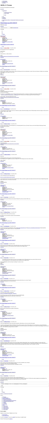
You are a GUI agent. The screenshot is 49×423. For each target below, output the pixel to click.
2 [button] (2, 31)
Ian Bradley (6, 417)
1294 (6, 368)
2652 (6, 187)
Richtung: (21, 383)
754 (6, 220)
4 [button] (2, 33)
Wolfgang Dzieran (3, 163)
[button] (3, 34)
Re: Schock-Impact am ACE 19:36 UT (7, 66)
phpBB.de (10, 418)
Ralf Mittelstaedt (2, 101)
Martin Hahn (6, 257)
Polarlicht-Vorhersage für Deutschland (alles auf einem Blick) (9, 56)
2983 (6, 38)
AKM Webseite (4, 1)
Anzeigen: (2, 383)
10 (5, 116)
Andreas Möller (2, 36)
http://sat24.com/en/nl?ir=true (21, 227)
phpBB (13, 417)
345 (6, 250)
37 (5, 333)
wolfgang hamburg (3, 146)
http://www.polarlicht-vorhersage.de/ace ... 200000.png (9, 94)
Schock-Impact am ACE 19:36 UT (8, 22)
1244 (6, 164)
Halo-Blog (4, 2)
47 (5, 299)
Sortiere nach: (11, 383)
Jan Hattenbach (2, 219)
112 (6, 60)
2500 (6, 147)
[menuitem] (8, 12)
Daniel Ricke (6, 375)
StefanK (5, 24)
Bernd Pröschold (2, 59)
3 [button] (2, 32)
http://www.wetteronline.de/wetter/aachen (33, 227)
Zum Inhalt (2, 9)
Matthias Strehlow (7, 123)
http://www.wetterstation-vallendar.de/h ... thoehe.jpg (8, 293)
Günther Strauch (7, 306)
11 (5, 284)
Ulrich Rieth (6, 197)
